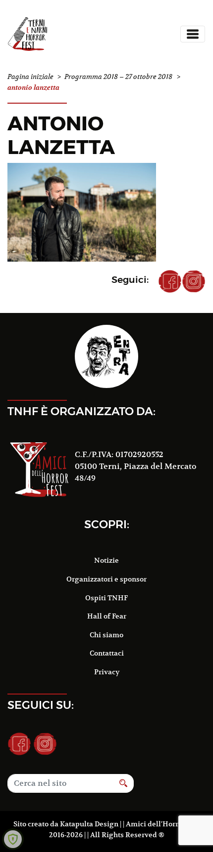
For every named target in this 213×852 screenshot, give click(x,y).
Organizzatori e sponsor (106, 579)
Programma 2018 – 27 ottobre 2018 (118, 77)
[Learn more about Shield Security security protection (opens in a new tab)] (13, 839)
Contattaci (107, 653)
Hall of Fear (106, 616)
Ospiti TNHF (106, 597)
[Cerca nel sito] (123, 783)
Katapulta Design (89, 823)
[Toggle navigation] (192, 34)
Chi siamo (106, 634)
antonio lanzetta (61, 135)
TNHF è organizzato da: (81, 411)
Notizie (106, 560)
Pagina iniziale (30, 77)
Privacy (106, 671)
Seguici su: (40, 705)
